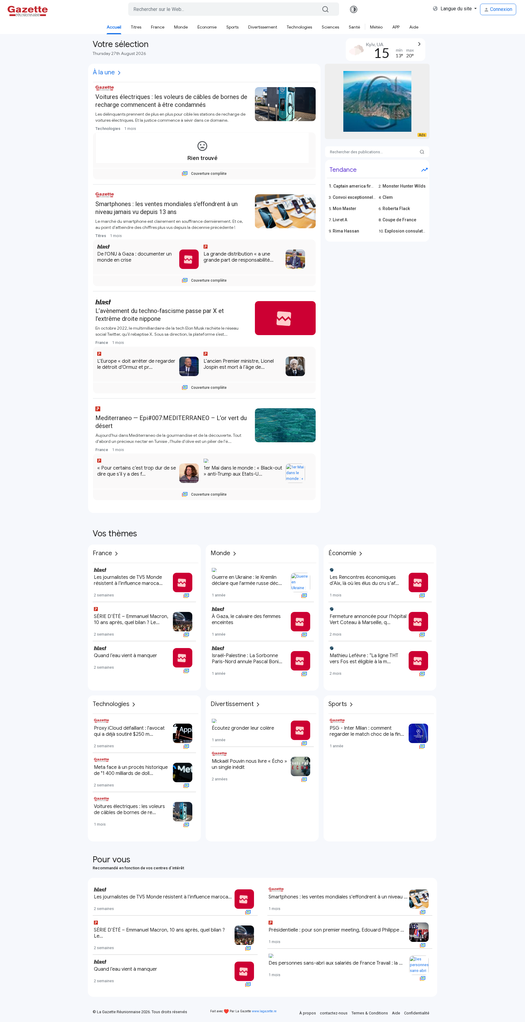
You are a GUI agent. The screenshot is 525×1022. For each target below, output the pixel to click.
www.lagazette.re (264, 1011)
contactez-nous (334, 1013)
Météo (376, 27)
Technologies (299, 27)
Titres (136, 27)
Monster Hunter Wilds (404, 186)
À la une (104, 72)
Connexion (500, 9)
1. (331, 186)
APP (396, 27)
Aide (413, 27)
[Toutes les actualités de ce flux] (177, 128)
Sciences (330, 27)
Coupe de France (399, 219)
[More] (119, 73)
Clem (388, 197)
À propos (307, 1013)
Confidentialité (416, 1013)
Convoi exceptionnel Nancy (359, 197)
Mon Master (344, 208)
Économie (207, 27)
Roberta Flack (396, 208)
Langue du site (456, 9)
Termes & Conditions (370, 1013)
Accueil (114, 27)
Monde (181, 27)
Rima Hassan (346, 231)
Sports (232, 27)
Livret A (340, 219)
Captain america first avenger (362, 186)
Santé (354, 27)
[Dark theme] (353, 9)
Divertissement (262, 27)
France (157, 27)
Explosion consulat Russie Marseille (421, 231)
